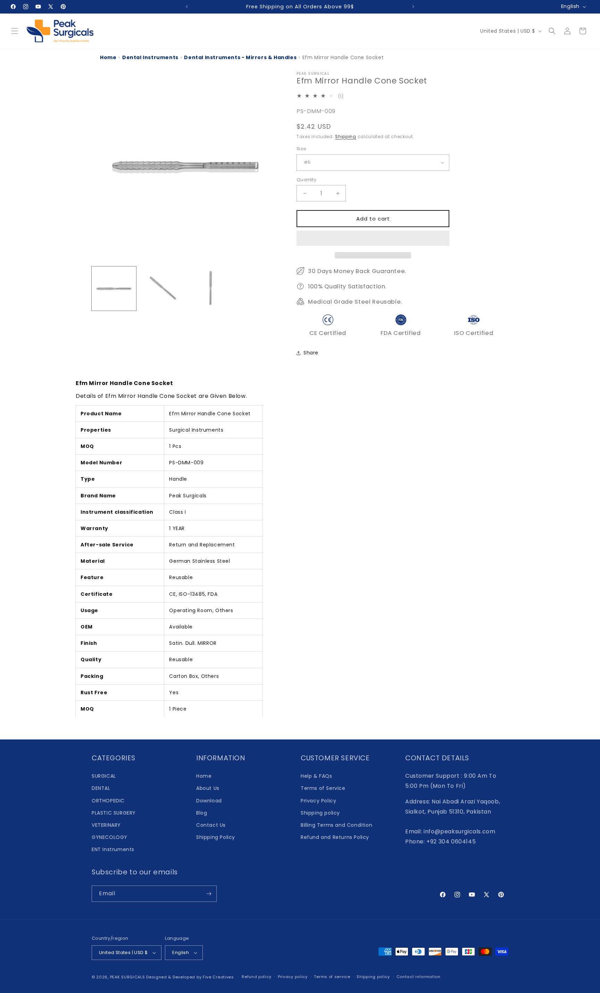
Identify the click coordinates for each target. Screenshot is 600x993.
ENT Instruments (113, 849)
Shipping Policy (215, 837)
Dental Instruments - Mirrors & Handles (240, 57)
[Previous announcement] (186, 6)
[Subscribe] (208, 894)
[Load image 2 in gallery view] (162, 288)
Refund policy (256, 976)
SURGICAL (104, 775)
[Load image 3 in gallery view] (209, 288)
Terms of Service (323, 788)
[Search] (552, 31)
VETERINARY (106, 825)
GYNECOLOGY (109, 837)
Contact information (419, 976)
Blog (201, 812)
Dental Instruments (150, 57)
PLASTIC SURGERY (114, 812)
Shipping (345, 136)
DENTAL (101, 788)
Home (108, 57)
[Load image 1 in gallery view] (114, 288)
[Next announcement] (413, 6)
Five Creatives (219, 977)
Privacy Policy (318, 800)
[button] (373, 239)
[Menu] (14, 31)
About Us (207, 788)
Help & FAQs (316, 775)
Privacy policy (293, 976)
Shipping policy (320, 812)
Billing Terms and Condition (336, 825)
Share (310, 352)
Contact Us (211, 825)
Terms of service (332, 976)
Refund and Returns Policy (335, 837)
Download (209, 800)
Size (302, 148)
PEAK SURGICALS (127, 977)
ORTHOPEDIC (108, 800)
